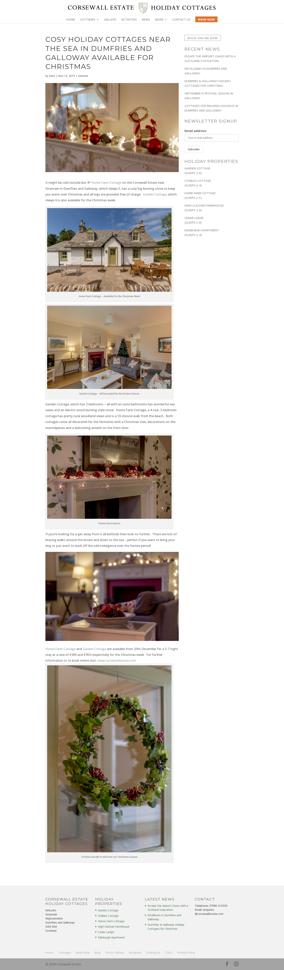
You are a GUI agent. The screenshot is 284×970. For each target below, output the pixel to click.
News (146, 19)
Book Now (82, 952)
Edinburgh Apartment (111, 937)
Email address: (196, 131)
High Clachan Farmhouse (113, 926)
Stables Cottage (108, 916)
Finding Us (153, 952)
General (83, 76)
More (159, 19)
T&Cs (168, 952)
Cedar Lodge (106, 932)
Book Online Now (203, 38)
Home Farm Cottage (106, 182)
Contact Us (181, 19)
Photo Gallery (114, 952)
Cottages (87, 19)
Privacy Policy (186, 952)
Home (70, 19)
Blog (97, 952)
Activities (129, 19)
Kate (52, 76)
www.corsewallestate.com (116, 660)
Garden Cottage (155, 194)
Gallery (110, 19)
